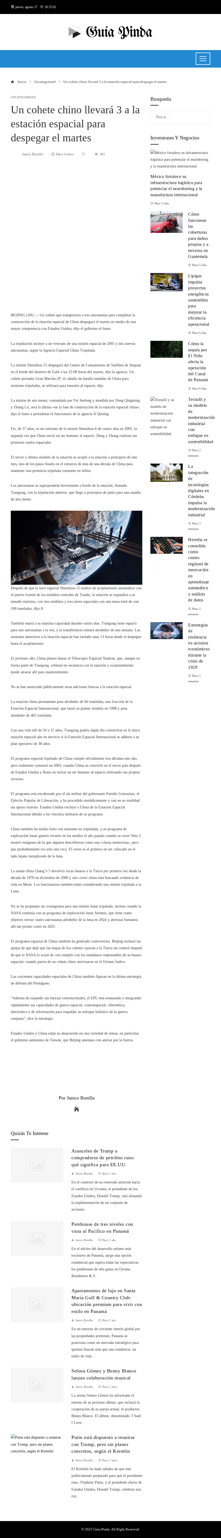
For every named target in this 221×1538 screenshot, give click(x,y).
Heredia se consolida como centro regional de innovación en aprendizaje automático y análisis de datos (198, 569)
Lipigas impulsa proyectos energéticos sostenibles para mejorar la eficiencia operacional (198, 300)
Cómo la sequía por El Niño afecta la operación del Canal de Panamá (198, 361)
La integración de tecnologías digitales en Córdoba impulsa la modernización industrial (201, 490)
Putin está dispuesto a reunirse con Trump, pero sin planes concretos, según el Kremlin (103, 1444)
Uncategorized (23, 97)
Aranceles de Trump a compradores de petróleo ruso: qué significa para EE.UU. (103, 1157)
